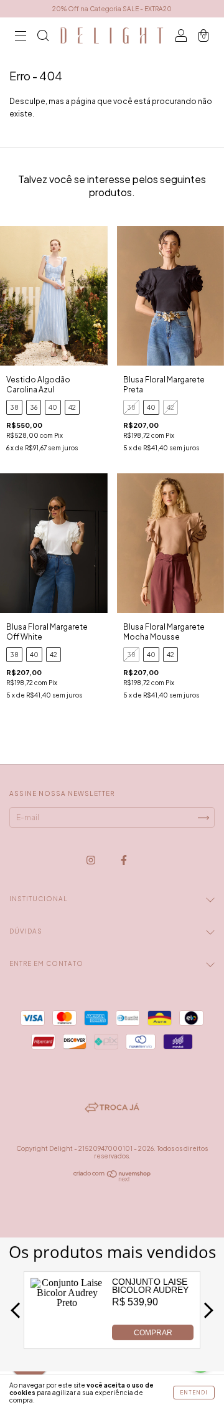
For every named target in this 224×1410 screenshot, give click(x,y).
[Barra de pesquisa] (43, 37)
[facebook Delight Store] (124, 859)
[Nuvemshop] (112, 1178)
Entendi (194, 1392)
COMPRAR (153, 1332)
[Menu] (20, 37)
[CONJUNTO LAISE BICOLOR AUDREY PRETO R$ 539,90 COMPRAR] (67, 1337)
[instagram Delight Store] (91, 859)
